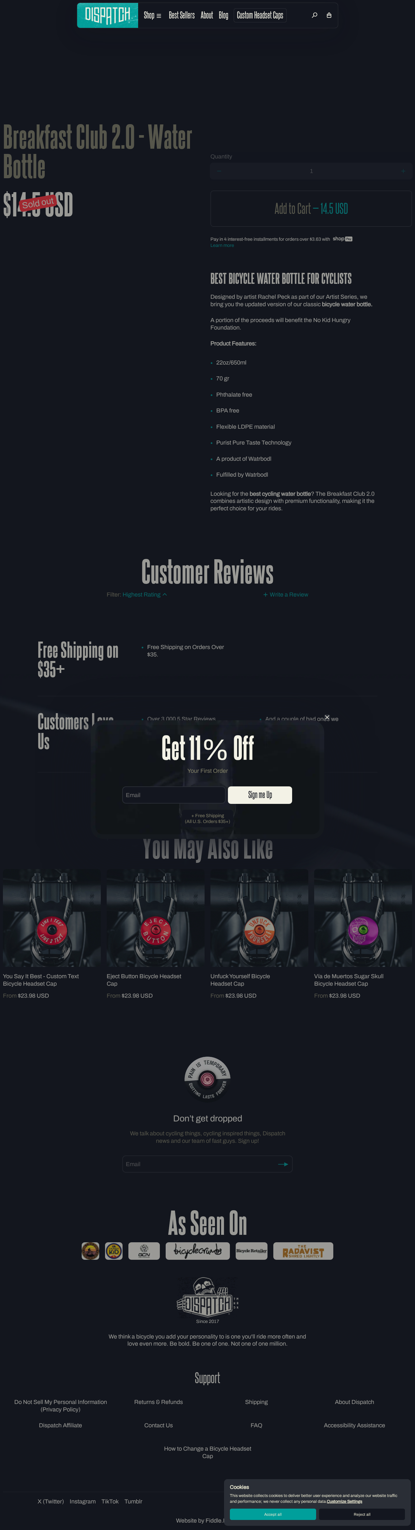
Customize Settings (344, 1501)
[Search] (314, 15)
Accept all (273, 1514)
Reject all (362, 1514)
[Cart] (329, 15)
